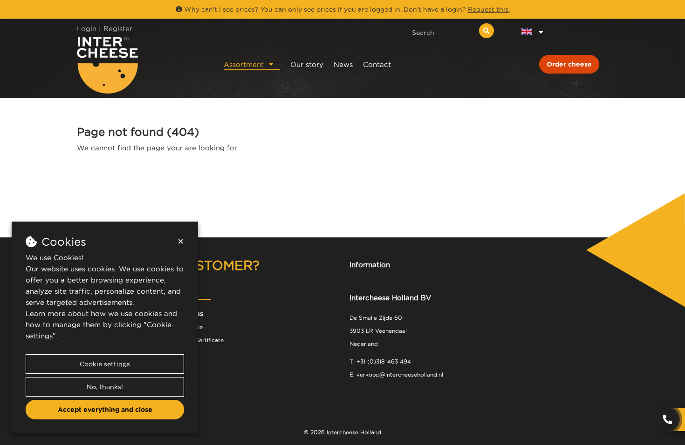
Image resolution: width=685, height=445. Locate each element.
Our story (306, 64)
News (343, 64)
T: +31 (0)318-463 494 (380, 361)
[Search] (486, 30)
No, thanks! (105, 387)
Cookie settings (105, 364)
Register (117, 29)
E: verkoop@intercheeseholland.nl (396, 374)
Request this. (489, 9)
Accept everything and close (105, 409)
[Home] (138, 65)
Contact (377, 64)
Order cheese (569, 64)
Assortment (244, 64)
